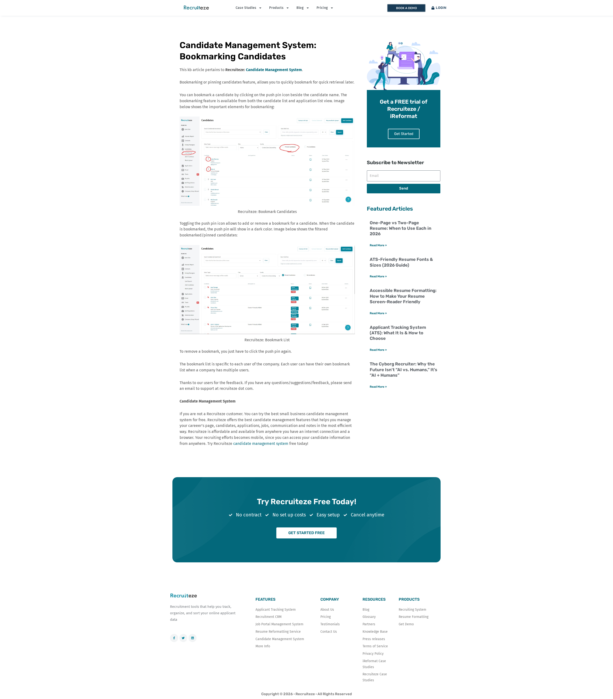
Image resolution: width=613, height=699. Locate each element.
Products (276, 8)
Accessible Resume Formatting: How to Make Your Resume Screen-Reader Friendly (403, 296)
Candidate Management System (274, 69)
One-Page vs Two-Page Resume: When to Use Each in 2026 (400, 228)
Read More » (378, 245)
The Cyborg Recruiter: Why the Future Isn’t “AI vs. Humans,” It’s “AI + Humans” (403, 369)
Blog (300, 8)
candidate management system (260, 443)
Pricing (322, 8)
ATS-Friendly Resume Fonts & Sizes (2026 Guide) (401, 262)
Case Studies (246, 8)
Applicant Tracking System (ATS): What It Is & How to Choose (398, 333)
